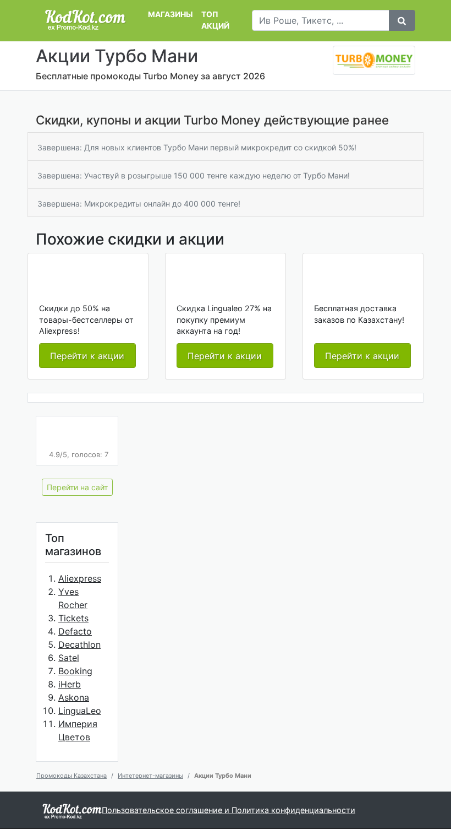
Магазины (170, 14)
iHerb (69, 684)
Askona (73, 697)
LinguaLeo (79, 710)
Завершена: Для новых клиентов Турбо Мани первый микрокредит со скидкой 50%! (196, 147)
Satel (68, 657)
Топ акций (215, 20)
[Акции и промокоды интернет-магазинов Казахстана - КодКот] (72, 810)
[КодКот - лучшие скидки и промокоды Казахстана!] (85, 20)
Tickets (73, 618)
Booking (75, 670)
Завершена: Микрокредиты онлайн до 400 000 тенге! (138, 203)
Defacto (75, 631)
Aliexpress (79, 578)
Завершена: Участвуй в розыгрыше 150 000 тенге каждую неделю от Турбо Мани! (193, 175)
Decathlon (79, 644)
